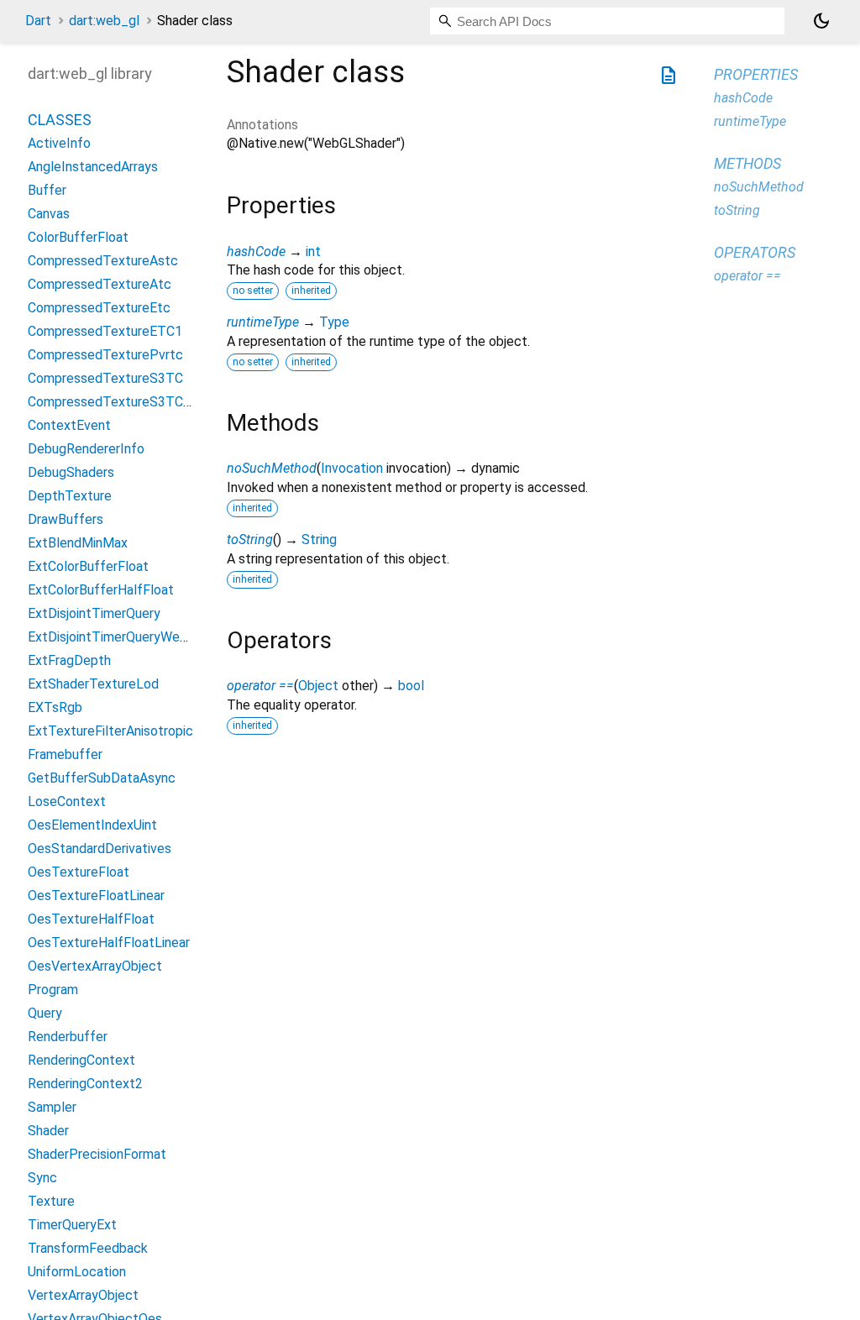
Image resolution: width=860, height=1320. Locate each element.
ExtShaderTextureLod (93, 684)
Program (53, 990)
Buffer (47, 190)
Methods (747, 163)
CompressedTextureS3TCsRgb (120, 402)
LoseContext (67, 801)
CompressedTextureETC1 (105, 331)
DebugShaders (71, 472)
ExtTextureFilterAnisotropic (110, 731)
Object (318, 686)
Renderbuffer (68, 1037)
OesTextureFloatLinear (96, 896)
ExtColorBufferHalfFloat (101, 590)
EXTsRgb (55, 707)
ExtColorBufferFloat (88, 566)
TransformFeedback (88, 1248)
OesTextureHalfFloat (91, 919)
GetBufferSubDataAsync (102, 778)
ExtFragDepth (69, 660)
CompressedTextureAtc (99, 284)
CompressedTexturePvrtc (105, 355)
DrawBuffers (65, 519)
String (319, 539)
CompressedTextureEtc (99, 308)
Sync (42, 1178)
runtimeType (263, 322)
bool (411, 686)
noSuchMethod (272, 468)
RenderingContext (81, 1060)
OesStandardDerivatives (99, 848)
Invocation (352, 468)
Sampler (52, 1107)
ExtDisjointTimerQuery (94, 613)
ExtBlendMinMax (78, 543)
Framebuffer (65, 754)
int (313, 251)
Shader (48, 1131)
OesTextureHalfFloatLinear (109, 943)
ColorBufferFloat (78, 237)
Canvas (49, 214)
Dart (38, 21)
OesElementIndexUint (92, 825)
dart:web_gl (104, 21)
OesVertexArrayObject (95, 966)
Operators (754, 252)
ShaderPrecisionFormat (97, 1154)
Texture (51, 1201)
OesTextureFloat (78, 872)
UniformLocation (77, 1272)
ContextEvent (69, 425)
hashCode (256, 251)
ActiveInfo (59, 143)
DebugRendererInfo (86, 449)
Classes (60, 119)
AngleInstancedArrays (93, 167)
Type (334, 322)
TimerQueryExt (72, 1225)
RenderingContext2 (85, 1084)
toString (250, 539)
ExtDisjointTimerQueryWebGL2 (119, 637)
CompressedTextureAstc (103, 261)
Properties (756, 74)
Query (45, 1013)
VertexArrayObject (83, 1295)
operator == (260, 686)
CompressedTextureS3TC (105, 378)
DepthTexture (70, 496)
